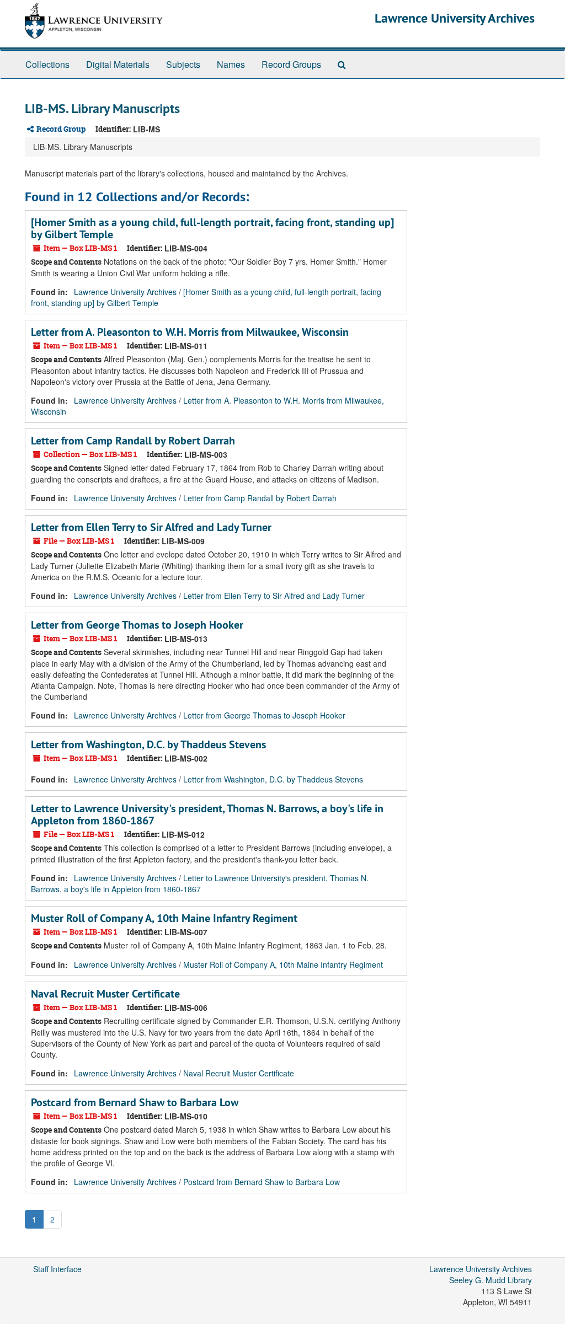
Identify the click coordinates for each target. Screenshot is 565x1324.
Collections (47, 64)
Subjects (183, 64)
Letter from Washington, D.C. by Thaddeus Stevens (148, 744)
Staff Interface (57, 1268)
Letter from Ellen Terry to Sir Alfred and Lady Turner (151, 527)
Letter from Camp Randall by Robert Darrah (133, 440)
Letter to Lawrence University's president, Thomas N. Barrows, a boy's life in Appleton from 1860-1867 (207, 814)
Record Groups (291, 64)
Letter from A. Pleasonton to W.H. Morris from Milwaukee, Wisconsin (190, 332)
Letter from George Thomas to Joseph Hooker (137, 625)
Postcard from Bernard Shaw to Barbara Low (134, 1102)
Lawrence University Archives (455, 17)
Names (231, 64)
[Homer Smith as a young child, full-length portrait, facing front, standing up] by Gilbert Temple (212, 228)
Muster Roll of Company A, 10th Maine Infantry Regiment (164, 918)
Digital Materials (118, 64)
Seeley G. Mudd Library (490, 1279)
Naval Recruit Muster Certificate (105, 994)
